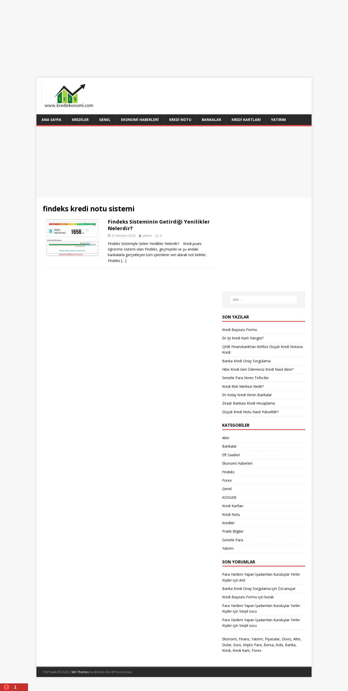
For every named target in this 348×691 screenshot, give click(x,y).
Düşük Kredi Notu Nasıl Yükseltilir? (250, 411)
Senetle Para (232, 539)
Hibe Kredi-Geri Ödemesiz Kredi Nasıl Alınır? (257, 369)
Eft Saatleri (231, 454)
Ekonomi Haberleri (140, 119)
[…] (123, 260)
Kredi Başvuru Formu (239, 329)
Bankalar (211, 119)
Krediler (80, 119)
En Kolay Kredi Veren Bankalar (247, 394)
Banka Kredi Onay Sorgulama (246, 360)
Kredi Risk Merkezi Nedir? (243, 386)
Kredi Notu (180, 119)
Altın (225, 437)
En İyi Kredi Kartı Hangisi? (242, 338)
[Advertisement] (174, 35)
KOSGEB (229, 497)
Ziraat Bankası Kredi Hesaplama (248, 403)
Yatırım (278, 119)
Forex (227, 480)
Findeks (228, 471)
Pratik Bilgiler (233, 531)
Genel (105, 119)
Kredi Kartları (246, 119)
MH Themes (80, 672)
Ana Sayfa (51, 119)
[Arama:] (263, 299)
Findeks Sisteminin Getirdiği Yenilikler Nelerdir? (159, 225)
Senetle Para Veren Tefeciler (245, 377)
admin (147, 235)
